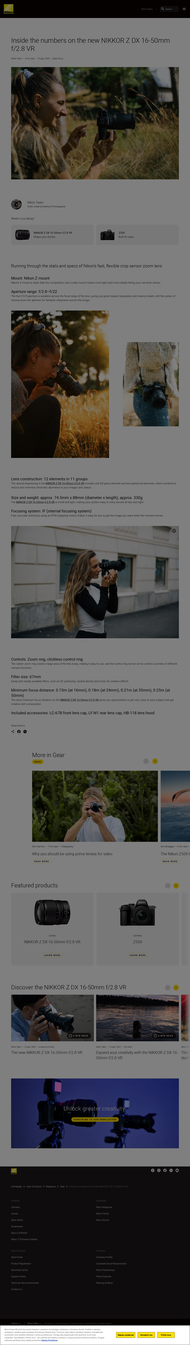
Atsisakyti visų (146, 1335)
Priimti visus (166, 1335)
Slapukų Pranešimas (49, 1340)
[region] (95, 1335)
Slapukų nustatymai (126, 1335)
